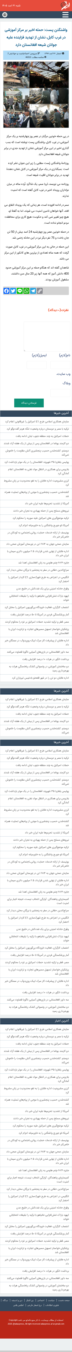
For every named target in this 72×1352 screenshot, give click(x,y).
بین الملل (30, 1300)
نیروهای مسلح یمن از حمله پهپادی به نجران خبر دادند (41, 511)
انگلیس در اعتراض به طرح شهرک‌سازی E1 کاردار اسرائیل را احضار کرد (38, 579)
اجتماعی (40, 1300)
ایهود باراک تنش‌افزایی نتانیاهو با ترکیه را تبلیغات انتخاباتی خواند (39, 598)
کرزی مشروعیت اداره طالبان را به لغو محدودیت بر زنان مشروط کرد (36, 483)
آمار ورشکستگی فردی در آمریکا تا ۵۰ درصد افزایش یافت (40, 615)
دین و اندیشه (17, 1300)
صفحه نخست (64, 1300)
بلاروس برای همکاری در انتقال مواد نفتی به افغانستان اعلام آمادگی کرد (38, 471)
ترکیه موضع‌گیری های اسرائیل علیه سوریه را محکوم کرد (41, 518)
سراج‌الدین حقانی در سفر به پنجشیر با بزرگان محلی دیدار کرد (37, 570)
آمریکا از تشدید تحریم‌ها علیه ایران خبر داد (47, 503)
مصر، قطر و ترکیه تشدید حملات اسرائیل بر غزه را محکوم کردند (37, 622)
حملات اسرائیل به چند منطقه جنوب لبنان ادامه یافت (42, 436)
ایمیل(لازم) (39, 355)
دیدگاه (5, 1300)
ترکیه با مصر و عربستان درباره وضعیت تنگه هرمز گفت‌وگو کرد (38, 429)
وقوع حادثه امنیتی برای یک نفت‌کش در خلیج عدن (42, 589)
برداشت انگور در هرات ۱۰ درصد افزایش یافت (45, 659)
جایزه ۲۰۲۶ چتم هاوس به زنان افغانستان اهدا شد (43, 563)
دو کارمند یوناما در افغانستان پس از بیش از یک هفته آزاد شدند (36, 443)
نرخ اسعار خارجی (34, 1305)
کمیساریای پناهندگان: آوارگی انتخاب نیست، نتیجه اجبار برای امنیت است (38, 901)
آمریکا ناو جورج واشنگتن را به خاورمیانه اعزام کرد (44, 525)
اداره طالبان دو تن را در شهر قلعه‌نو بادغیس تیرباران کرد (40, 678)
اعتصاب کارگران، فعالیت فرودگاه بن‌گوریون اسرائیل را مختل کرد (37, 607)
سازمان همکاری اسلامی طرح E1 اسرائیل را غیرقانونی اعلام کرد (37, 421)
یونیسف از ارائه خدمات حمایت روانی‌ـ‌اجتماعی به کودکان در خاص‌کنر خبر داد (38, 535)
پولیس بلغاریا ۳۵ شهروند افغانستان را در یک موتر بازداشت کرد (36, 462)
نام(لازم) (64, 355)
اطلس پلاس (18, 1305)
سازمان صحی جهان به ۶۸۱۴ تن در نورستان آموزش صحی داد (37, 544)
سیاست (51, 1300)
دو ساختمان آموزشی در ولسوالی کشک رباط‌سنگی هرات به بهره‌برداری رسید (39, 668)
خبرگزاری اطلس (65, 5)
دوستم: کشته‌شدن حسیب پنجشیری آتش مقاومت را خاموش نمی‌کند (37, 453)
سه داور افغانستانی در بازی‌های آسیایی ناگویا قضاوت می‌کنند (38, 652)
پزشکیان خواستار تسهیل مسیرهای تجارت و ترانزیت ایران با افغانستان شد (38, 631)
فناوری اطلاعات (52, 1305)
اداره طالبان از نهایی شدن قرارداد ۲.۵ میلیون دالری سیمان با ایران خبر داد (38, 553)
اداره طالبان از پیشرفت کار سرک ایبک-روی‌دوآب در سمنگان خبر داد (37, 642)
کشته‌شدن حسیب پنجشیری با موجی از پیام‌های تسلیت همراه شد (37, 494)
